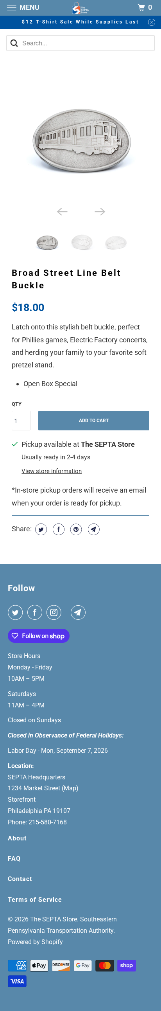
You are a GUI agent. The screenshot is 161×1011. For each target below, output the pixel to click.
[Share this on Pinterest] (75, 529)
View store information (51, 471)
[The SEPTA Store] (80, 7)
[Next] (99, 210)
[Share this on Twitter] (40, 529)
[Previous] (61, 210)
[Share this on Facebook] (57, 529)
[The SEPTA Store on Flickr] (67, 612)
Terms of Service (35, 899)
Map (70, 788)
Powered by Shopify (35, 942)
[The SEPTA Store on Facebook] (36, 612)
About (17, 838)
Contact (20, 879)
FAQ (14, 858)
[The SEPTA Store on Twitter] (17, 612)
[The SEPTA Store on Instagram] (55, 612)
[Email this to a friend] (93, 529)
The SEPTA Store (53, 919)
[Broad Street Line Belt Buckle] (80, 134)
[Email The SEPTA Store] (80, 612)
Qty (16, 404)
